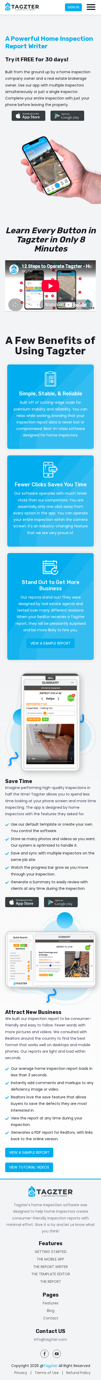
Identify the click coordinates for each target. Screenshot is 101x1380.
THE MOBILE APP (50, 1259)
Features (51, 1303)
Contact (50, 1318)
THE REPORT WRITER (50, 1267)
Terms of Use (47, 1372)
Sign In (73, 7)
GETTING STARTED (51, 1252)
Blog (50, 1311)
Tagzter (50, 1365)
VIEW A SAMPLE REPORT (50, 643)
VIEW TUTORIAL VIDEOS (29, 1167)
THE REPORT (50, 1281)
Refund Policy (78, 1372)
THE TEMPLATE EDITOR (50, 1274)
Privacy (20, 1372)
